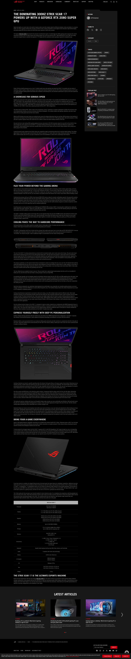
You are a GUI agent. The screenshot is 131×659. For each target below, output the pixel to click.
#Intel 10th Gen (108, 62)
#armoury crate (92, 56)
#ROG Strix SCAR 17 (92, 75)
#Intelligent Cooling (93, 65)
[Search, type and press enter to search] (111, 2)
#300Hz (106, 52)
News (96, 41)
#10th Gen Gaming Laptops (94, 52)
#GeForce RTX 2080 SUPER (94, 62)
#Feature (90, 82)
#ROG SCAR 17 (102, 72)
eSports (89, 41)
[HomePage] (15, 642)
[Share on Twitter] (92, 30)
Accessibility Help (36, 650)
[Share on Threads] (101, 30)
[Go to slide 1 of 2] (64, 632)
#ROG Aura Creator (93, 69)
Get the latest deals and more (100, 645)
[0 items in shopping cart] (116, 1)
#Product (109, 78)
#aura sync (102, 56)
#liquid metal (91, 78)
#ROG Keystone (91, 72)
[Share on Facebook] (88, 30)
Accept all (125, 656)
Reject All (117, 656)
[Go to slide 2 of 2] (65, 632)
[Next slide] (122, 615)
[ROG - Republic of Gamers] (19, 2)
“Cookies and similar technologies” (72, 656)
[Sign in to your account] (114, 1)
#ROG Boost (104, 69)
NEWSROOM (27, 650)
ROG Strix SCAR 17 (23, 34)
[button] (113, 647)
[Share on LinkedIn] (97, 30)
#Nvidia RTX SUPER (106, 65)
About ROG (16, 650)
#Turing (103, 75)
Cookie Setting (107, 656)
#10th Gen (100, 78)
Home (22, 650)
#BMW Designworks (93, 59)
